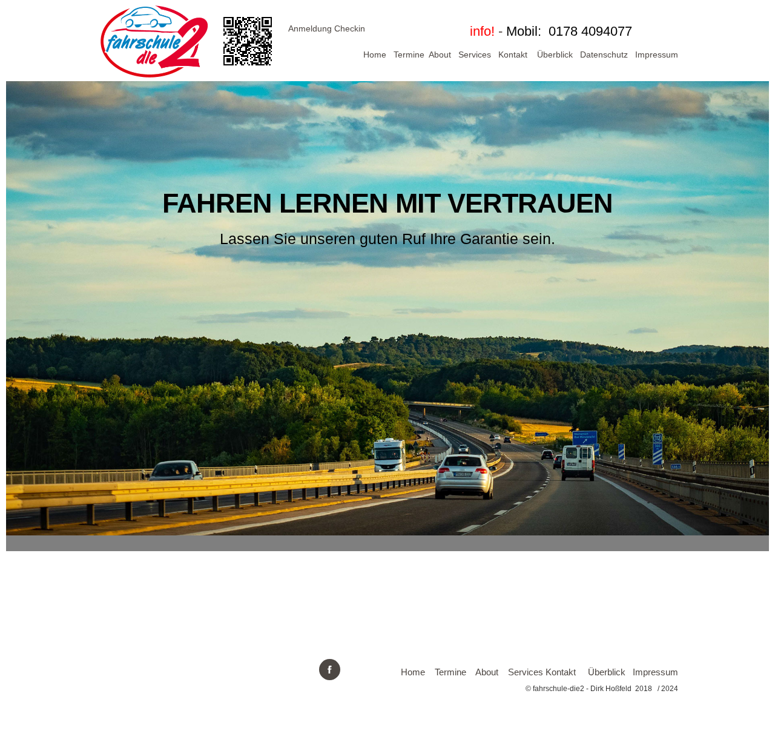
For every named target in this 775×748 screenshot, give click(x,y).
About (440, 54)
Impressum (656, 54)
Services (474, 54)
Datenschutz (604, 54)
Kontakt (512, 54)
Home (374, 54)
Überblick (555, 54)
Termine (409, 54)
